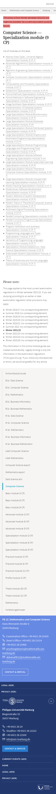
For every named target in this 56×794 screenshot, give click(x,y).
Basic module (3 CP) (15, 493)
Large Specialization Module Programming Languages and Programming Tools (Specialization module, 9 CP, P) (26, 149)
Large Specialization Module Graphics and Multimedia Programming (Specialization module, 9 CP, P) (26, 138)
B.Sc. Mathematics (14, 394)
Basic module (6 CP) (15, 500)
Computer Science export (17, 465)
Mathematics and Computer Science (24, 10)
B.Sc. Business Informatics (17, 401)
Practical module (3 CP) (17, 556)
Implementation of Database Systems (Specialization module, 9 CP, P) (24, 109)
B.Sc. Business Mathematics (18, 408)
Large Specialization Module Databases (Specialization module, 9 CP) (24, 123)
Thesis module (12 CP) (16, 595)
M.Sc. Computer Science (17, 423)
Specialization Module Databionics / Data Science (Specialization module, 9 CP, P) (25, 248)
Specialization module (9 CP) (19, 549)
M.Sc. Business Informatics (18, 437)
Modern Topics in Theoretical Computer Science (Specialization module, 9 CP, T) (29, 204)
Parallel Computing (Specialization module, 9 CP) (29, 216)
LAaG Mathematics (14, 458)
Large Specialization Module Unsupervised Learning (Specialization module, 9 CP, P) (26, 181)
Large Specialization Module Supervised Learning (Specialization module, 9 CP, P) (29, 164)
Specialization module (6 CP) (19, 542)
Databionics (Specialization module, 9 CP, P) (27, 90)
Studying (46, 10)
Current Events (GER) (14, 759)
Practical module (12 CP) (17, 571)
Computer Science (15, 486)
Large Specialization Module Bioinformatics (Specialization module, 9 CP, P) (26, 116)
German (50, 4)
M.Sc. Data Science (14, 415)
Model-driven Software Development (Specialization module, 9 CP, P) (23, 191)
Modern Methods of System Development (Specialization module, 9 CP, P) (26, 198)
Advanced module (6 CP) (17, 521)
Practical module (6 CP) (17, 564)
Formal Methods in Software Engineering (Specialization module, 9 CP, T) (25, 99)
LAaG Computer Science (17, 451)
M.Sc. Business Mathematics (18, 444)
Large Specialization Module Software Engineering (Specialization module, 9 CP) (26, 157)
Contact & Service (15, 748)
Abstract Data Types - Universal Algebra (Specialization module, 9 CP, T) (24, 58)
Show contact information (51, 701)
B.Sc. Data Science (14, 380)
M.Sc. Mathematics (14, 430)
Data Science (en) (13, 479)
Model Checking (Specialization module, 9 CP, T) (29, 185)
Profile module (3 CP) (16, 578)
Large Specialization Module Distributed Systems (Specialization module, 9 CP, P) (29, 130)
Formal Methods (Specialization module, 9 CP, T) (29, 94)
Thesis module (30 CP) (16, 588)
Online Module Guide (15, 373)
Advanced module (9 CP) (17, 528)
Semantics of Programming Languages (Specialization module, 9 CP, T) (24, 242)
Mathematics (11, 602)
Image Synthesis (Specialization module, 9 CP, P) (29, 104)
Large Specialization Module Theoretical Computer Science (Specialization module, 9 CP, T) (29, 172)
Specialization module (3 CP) (19, 535)
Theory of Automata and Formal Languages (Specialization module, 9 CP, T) (27, 262)
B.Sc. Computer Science (16, 387)
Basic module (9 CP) (15, 507)
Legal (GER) (7, 685)
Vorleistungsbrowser (15, 609)
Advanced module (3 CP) (17, 514)
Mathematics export (15, 472)
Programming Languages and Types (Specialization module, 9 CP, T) (23, 235)
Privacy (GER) (8, 691)
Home (3, 10)
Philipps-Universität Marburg (13, 701)
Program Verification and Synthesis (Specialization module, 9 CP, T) (23, 228)
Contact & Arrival (15, 672)
